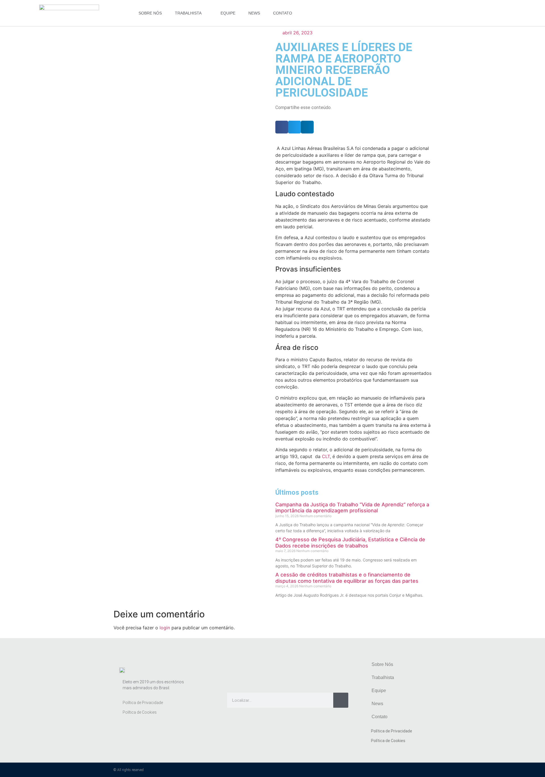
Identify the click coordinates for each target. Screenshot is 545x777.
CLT (326, 456)
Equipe (228, 13)
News (254, 13)
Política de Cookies (140, 712)
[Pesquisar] (340, 700)
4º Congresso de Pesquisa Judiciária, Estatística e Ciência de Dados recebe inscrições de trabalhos (350, 542)
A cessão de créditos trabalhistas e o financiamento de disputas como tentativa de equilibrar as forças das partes (346, 578)
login (165, 627)
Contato (282, 13)
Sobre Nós (150, 13)
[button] (281, 127)
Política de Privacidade (143, 702)
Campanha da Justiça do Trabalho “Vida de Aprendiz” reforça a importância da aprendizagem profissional (352, 508)
